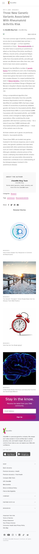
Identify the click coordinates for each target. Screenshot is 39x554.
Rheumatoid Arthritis (22, 198)
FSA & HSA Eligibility (9, 491)
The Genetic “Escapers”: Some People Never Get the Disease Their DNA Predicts (19, 300)
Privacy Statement (8, 520)
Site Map (5, 528)
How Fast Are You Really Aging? (12, 345)
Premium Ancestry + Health (11, 471)
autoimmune (11, 198)
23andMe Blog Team (11, 30)
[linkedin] (14, 205)
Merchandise (7, 484)
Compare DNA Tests (9, 478)
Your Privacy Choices (9, 523)
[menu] (4, 3)
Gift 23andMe (7, 481)
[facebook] (8, 205)
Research (13, 193)
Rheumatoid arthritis (24, 46)
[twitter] (11, 205)
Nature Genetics (13, 81)
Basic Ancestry (7, 468)
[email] (18, 205)
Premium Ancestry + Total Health (13, 474)
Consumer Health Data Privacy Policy (14, 525)
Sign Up (19, 417)
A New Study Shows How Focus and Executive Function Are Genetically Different (19, 390)
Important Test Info (9, 515)
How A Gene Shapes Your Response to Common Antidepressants (17, 253)
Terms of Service (8, 518)
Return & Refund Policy (10, 488)
